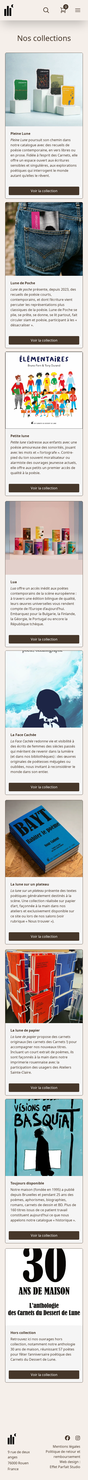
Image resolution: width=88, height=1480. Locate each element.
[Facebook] (67, 1438)
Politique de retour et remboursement (63, 1454)
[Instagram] (77, 1438)
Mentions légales (66, 1446)
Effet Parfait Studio (65, 1467)
